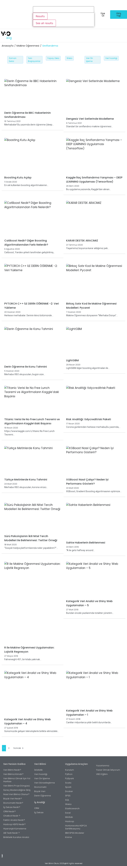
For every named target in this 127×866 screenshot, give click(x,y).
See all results (44, 23)
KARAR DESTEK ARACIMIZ (82, 240)
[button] (69, 35)
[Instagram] (60, 847)
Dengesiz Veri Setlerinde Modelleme (90, 119)
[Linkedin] (74, 847)
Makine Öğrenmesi (28, 45)
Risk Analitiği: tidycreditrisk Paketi (88, 419)
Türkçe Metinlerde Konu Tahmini (25, 479)
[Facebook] (52, 847)
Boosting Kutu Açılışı (17, 177)
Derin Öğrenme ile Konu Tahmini (25, 367)
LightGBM (72, 360)
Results (40, 16)
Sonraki (17, 748)
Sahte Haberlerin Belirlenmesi (85, 542)
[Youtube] (67, 847)
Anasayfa (7, 45)
